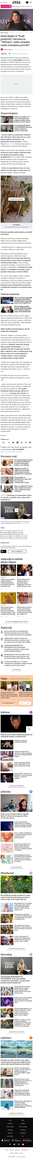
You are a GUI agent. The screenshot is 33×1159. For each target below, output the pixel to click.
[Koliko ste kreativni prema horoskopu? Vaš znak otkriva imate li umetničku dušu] (7, 1002)
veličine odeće (22, 537)
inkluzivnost (18, 532)
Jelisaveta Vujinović (8, 49)
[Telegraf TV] (23, 1144)
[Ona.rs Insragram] (18, 1144)
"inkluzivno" (5, 393)
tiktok (11, 532)
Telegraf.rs (5, 2)
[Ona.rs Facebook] (10, 1144)
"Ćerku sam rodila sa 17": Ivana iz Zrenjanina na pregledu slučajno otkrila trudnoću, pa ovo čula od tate (16, 663)
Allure (10, 144)
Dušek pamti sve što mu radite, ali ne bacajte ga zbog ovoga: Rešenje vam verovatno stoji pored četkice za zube (15, 656)
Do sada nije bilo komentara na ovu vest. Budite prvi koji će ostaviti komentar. (16, 547)
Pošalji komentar (17, 551)
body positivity (5, 537)
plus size (14, 537)
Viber (12, 452)
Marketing (11, 1149)
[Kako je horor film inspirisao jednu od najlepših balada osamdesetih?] (16, 723)
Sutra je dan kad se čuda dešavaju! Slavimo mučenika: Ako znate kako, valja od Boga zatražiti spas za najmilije (16, 633)
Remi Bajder (4, 532)
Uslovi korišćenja (25, 523)
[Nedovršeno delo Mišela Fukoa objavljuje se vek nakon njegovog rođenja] (7, 766)
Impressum (17, 1149)
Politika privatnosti (14, 1153)
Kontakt (21, 1153)
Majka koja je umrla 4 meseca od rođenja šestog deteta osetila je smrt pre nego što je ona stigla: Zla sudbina (16, 640)
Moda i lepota (4, 32)
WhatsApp (5, 452)
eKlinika (6, 791)
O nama (6, 1149)
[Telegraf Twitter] (14, 1144)
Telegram (18, 452)
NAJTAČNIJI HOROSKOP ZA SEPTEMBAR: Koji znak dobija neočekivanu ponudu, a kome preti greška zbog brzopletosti (15, 648)
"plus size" (25, 347)
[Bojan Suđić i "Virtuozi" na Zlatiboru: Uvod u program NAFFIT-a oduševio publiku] (7, 777)
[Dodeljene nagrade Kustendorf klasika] (7, 744)
